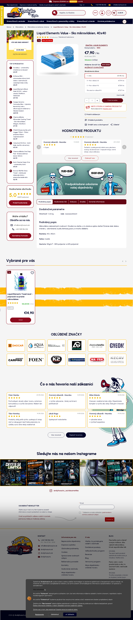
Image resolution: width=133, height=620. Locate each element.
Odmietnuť (55, 614)
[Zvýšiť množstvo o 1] (97, 100)
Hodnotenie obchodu (69, 569)
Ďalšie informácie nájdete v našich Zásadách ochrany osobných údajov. (58, 605)
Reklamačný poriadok (69, 562)
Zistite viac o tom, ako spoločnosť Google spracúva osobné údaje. (55, 609)
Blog (87, 558)
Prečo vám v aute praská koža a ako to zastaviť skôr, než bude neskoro (118, 565)
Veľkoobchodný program (95, 551)
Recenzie (88, 554)
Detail (21, 320)
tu (45, 589)
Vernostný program (93, 562)
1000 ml (10, 308)
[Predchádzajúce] (39, 147)
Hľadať (54, 13)
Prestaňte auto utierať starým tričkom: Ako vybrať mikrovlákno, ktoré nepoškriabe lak (117, 543)
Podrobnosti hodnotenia (66, 37)
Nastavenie (39, 614)
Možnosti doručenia (94, 67)
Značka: (96, 45)
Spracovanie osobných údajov (70, 557)
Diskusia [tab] (73, 202)
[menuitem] (15, 21)
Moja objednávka (12, 5)
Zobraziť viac (90, 158)
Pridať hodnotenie (20, 203)
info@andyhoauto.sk (49, 546)
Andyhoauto (46, 557)
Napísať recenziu (75, 435)
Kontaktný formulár (20, 236)
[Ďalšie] (124, 147)
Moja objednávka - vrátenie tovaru (68, 573)
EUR (95, 13)
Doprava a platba (68, 545)
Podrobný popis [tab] (45, 202)
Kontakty (65, 565)
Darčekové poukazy (93, 547)
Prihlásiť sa (109, 519)
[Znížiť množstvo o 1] (87, 100)
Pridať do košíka (112, 100)
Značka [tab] (83, 202)
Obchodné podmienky (70, 549)
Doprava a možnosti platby (28, 5)
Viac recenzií (73, 158)
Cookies (64, 552)
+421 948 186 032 (48, 541)
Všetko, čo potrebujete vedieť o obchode (52, 5)
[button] (126, 261)
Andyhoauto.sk (47, 549)
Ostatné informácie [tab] (97, 202)
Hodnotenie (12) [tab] (60, 202)
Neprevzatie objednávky (71, 541)
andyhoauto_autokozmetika (66, 490)
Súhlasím (71, 614)
